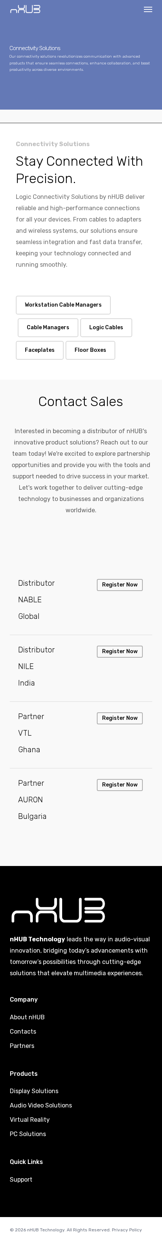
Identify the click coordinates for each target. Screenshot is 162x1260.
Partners (22, 1045)
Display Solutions (34, 1091)
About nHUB (27, 1017)
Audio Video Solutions (41, 1105)
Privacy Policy (127, 1230)
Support (21, 1179)
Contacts (23, 1031)
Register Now (120, 585)
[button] (148, 9)
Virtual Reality (30, 1119)
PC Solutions (28, 1134)
